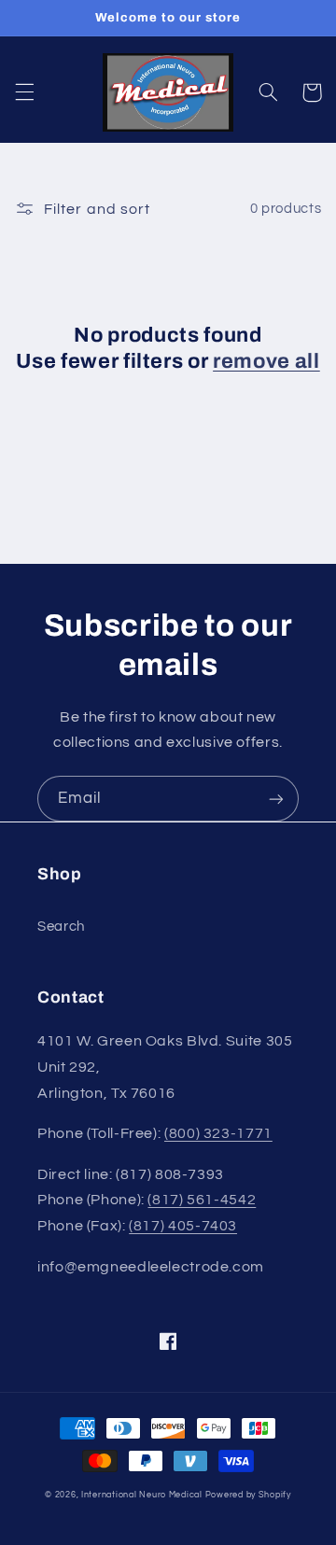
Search (61, 927)
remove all (266, 361)
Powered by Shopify (248, 1495)
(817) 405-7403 (183, 1225)
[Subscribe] (276, 799)
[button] (24, 92)
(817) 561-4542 (201, 1199)
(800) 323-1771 (218, 1133)
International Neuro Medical (142, 1495)
